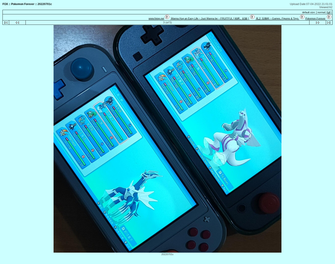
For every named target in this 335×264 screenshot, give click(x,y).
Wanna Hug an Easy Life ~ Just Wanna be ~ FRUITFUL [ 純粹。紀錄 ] (209, 18)
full (328, 12)
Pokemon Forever (315, 18)
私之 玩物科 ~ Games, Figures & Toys (277, 18)
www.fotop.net (156, 18)
